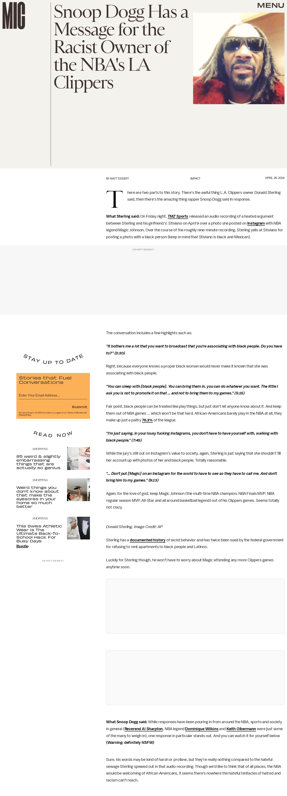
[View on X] (195, 606)
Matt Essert (119, 178)
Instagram (256, 223)
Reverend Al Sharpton (144, 729)
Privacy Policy (25, 415)
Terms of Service (75, 413)
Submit (79, 407)
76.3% (147, 420)
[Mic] (14, 15)
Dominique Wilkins (201, 729)
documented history (148, 540)
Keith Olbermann (241, 729)
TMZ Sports (178, 216)
